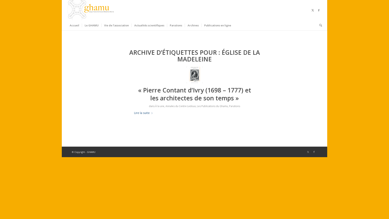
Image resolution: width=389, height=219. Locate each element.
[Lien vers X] (313, 10)
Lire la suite (142, 113)
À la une (159, 106)
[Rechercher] (319, 25)
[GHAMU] (91, 10)
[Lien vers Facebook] (319, 10)
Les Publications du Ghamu (212, 106)
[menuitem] (74, 25)
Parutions (234, 106)
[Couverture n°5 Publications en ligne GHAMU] (194, 75)
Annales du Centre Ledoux (181, 106)
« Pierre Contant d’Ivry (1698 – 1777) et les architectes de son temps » (194, 94)
